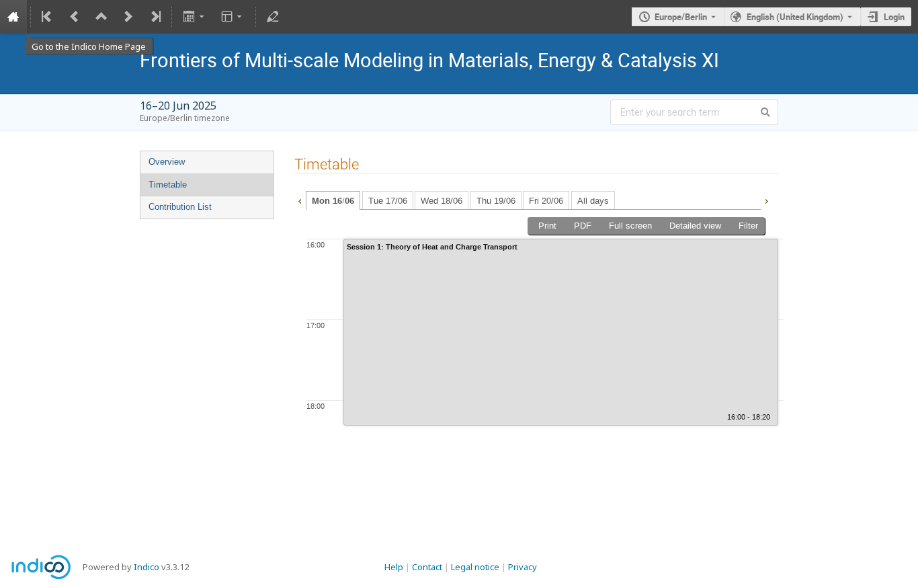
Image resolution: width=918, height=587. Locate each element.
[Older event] (74, 17)
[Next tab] (766, 199)
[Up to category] (101, 17)
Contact (427, 567)
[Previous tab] (299, 199)
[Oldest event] (47, 17)
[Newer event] (128, 17)
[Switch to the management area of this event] (272, 17)
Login (894, 17)
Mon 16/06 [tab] (333, 201)
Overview (167, 162)
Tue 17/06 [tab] (387, 200)
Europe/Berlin (681, 17)
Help (393, 567)
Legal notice (475, 567)
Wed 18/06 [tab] (441, 200)
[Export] (194, 17)
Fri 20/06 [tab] (546, 200)
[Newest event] (154, 17)
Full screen (630, 225)
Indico (146, 567)
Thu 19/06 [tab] (495, 200)
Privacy (522, 567)
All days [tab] (593, 200)
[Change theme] (233, 17)
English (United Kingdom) (795, 17)
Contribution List (180, 207)
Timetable (168, 185)
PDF (582, 225)
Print (547, 225)
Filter (748, 225)
